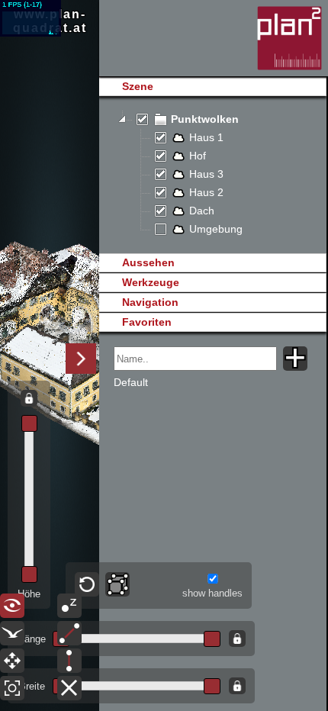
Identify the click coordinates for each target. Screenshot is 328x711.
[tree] (212, 175)
